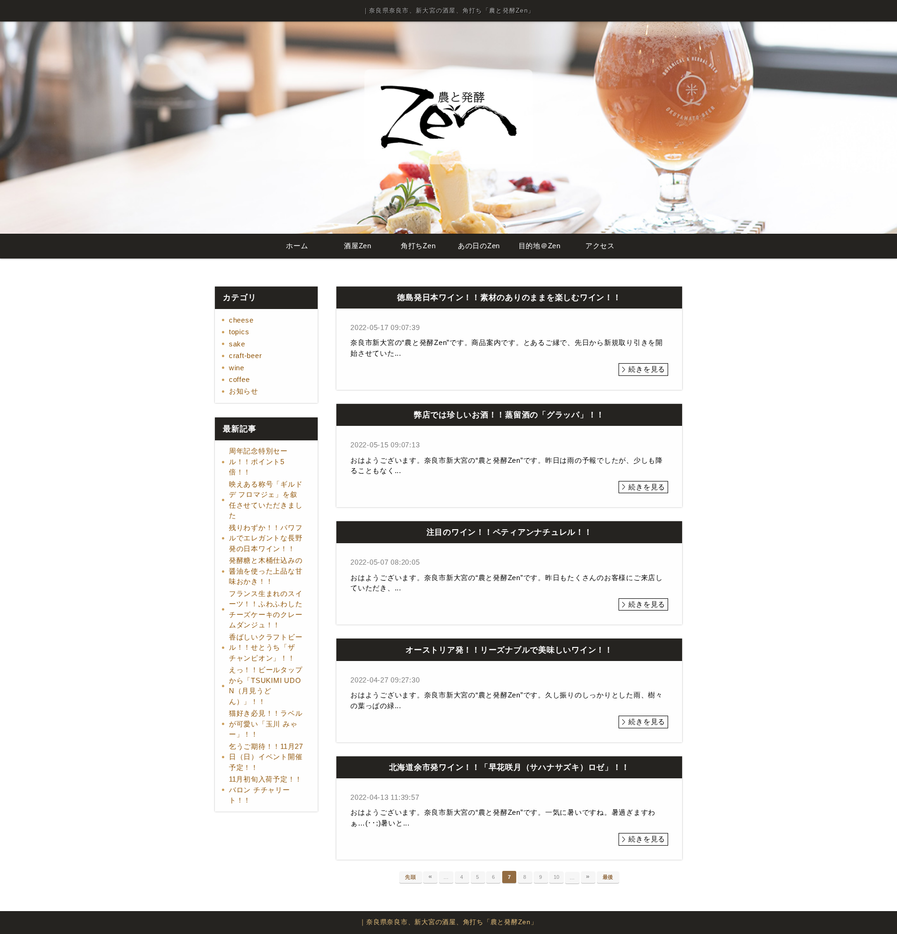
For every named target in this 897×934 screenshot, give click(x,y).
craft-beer (245, 355)
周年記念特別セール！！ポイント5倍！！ (258, 461)
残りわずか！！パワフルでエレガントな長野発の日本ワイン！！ (266, 538)
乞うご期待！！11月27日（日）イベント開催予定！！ (266, 756)
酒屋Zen (357, 246)
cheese (241, 320)
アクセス (600, 246)
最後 (608, 877)
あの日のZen (479, 246)
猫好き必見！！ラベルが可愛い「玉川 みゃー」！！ (266, 723)
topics (239, 332)
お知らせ (243, 391)
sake (237, 344)
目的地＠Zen (540, 246)
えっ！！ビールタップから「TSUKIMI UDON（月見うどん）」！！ (266, 685)
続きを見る (646, 369)
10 (557, 877)
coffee (239, 379)
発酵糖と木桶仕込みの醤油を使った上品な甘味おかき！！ (266, 570)
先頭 (410, 877)
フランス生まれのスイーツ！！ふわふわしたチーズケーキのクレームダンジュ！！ (266, 609)
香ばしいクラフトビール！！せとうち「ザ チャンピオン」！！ (266, 647)
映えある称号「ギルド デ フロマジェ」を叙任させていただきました (266, 500)
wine (236, 368)
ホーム (297, 246)
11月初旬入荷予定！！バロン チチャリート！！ (265, 789)
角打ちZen (418, 246)
